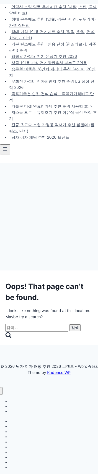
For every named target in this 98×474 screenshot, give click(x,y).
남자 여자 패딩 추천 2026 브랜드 (40, 137)
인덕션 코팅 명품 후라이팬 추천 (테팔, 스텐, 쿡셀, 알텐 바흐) (53, 10)
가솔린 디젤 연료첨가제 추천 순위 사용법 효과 (51, 106)
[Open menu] (5, 149)
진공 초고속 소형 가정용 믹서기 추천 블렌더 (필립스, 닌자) (51, 128)
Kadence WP (59, 372)
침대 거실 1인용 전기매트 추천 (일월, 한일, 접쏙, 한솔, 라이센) (52, 34)
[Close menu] (1, 391)
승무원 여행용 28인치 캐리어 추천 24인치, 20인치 (52, 72)
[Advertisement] (49, 214)
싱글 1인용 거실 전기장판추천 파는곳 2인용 (49, 63)
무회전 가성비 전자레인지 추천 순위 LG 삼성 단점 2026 (51, 84)
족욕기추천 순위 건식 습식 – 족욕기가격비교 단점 (51, 97)
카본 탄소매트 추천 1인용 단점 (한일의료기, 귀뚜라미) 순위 (52, 47)
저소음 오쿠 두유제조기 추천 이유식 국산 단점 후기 (53, 115)
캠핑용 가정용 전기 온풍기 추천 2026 (44, 56)
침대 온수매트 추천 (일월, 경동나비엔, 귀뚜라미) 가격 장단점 (52, 22)
